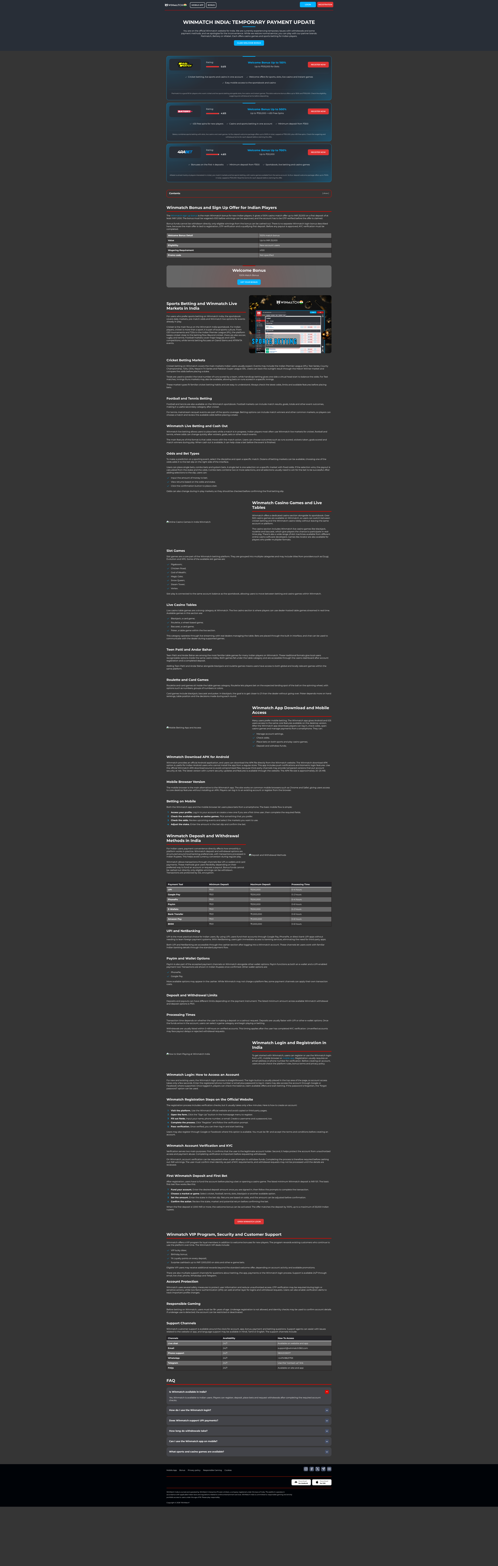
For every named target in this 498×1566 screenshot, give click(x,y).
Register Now (318, 64)
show (325, 193)
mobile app (288, 1058)
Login (308, 4)
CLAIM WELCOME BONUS (249, 43)
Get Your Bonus (249, 282)
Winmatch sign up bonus (184, 215)
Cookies (228, 1470)
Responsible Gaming (212, 1470)
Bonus (211, 5)
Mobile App (197, 5)
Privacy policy (194, 1470)
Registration (325, 4)
